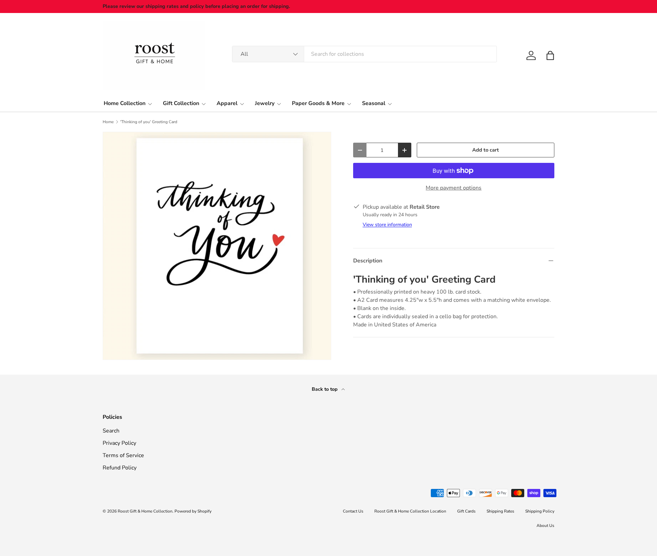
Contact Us (353, 511)
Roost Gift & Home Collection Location (410, 511)
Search (111, 431)
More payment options (453, 188)
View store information (387, 224)
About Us (545, 525)
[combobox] (364, 54)
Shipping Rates (500, 511)
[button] (550, 55)
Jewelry (264, 103)
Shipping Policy (539, 511)
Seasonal (373, 103)
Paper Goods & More (318, 103)
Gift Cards (466, 511)
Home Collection (124, 103)
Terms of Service (123, 455)
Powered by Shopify (193, 511)
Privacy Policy (119, 443)
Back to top (325, 389)
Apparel (227, 103)
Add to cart (485, 149)
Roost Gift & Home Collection (145, 511)
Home (108, 122)
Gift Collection (181, 103)
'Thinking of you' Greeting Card (148, 122)
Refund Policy (120, 467)
